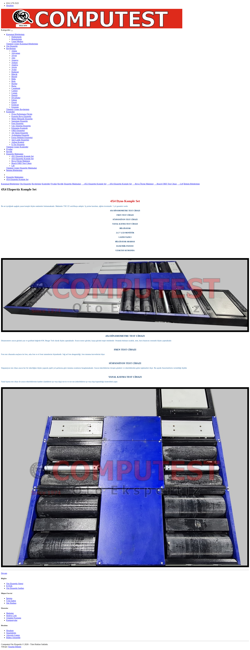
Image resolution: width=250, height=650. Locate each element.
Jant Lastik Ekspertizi (20, 140)
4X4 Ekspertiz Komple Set (22, 158)
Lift (12, 166)
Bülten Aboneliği (13, 637)
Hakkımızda (16, 37)
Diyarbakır (15, 98)
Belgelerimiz (16, 39)
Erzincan (15, 105)
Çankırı (14, 91)
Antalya (14, 65)
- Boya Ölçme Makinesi (143, 184)
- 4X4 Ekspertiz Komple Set (119, 184)
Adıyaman (15, 53)
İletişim (9, 598)
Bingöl (14, 76)
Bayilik (9, 151)
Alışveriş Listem (13, 635)
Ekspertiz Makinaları (14, 154)
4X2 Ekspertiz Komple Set (22, 156)
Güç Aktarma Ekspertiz (21, 126)
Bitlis (13, 79)
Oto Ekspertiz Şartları (15, 588)
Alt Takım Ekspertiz (19, 133)
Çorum (14, 93)
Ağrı (13, 58)
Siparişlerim (11, 633)
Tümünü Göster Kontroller (17, 147)
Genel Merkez (17, 41)
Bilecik (14, 74)
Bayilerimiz (11, 48)
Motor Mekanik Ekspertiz (22, 119)
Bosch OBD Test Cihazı (21, 163)
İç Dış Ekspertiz (18, 144)
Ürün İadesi (11, 601)
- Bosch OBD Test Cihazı (165, 184)
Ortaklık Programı (13, 618)
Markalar (10, 613)
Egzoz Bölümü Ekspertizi (22, 137)
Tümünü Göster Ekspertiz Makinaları (21, 168)
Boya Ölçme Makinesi (20, 161)
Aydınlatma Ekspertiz (20, 135)
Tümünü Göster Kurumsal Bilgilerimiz (22, 44)
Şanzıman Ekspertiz (19, 121)
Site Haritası (11, 603)
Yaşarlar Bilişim (14, 647)
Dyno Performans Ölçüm (21, 114)
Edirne (14, 100)
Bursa (13, 86)
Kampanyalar (11, 620)
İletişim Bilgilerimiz (14, 170)
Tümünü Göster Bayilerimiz (17, 109)
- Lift (180, 184)
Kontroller (10, 112)
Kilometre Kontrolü (19, 128)
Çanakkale (15, 88)
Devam (4, 573)
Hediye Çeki (11, 615)
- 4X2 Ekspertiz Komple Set (94, 184)
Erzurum (15, 107)
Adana (14, 51)
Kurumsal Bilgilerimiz (15, 34)
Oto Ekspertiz (12, 46)
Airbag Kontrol (17, 142)
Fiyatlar (9, 149)
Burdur (14, 84)
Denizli (14, 95)
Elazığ (14, 102)
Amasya (14, 60)
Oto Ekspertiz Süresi (14, 583)
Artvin (14, 67)
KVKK (9, 586)
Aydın (14, 69)
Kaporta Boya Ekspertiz (21, 116)
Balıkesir (15, 72)
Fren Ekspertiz (17, 123)
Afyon (14, 55)
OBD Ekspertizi (18, 130)
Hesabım (10, 630)
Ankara (14, 62)
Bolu (13, 81)
